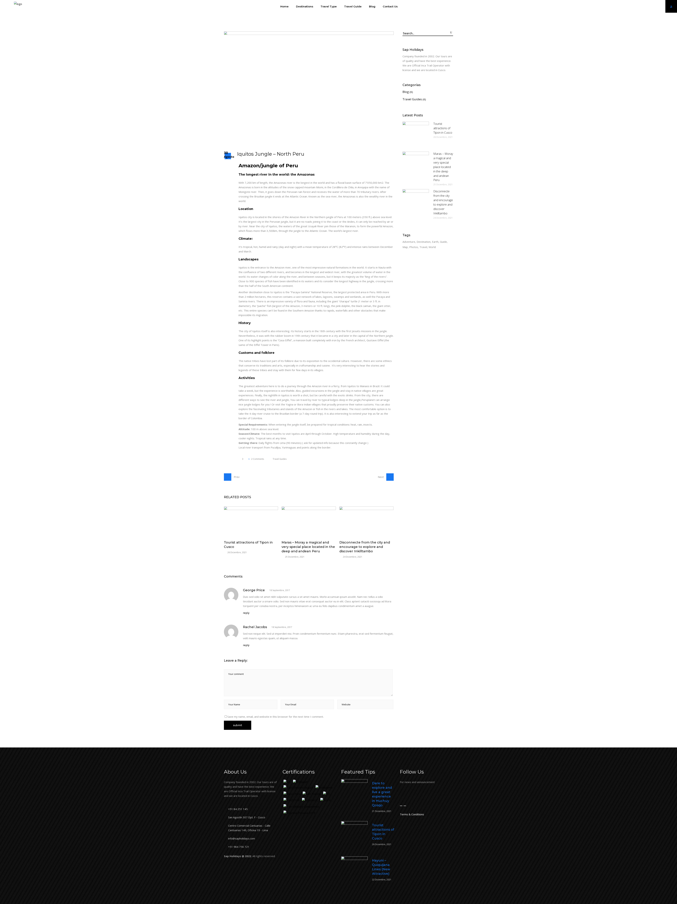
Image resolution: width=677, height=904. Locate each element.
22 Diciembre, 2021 (381, 879)
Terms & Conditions (412, 814)
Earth (435, 241)
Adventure (408, 241)
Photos (413, 247)
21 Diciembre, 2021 (381, 811)
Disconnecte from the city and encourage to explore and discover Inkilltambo (364, 546)
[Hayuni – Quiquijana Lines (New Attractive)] (354, 869)
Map (405, 247)
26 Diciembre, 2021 (237, 552)
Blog (405, 92)
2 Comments (257, 458)
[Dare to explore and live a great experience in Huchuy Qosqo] (354, 792)
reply (246, 613)
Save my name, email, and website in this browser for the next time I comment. (275, 716)
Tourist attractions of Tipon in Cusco (442, 128)
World (432, 247)
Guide (443, 241)
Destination (424, 241)
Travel (423, 247)
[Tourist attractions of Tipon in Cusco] (251, 521)
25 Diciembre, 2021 (294, 556)
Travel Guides (279, 458)
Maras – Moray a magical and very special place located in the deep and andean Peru (308, 546)
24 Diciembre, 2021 (352, 556)
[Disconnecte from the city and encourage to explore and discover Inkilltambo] (366, 521)
